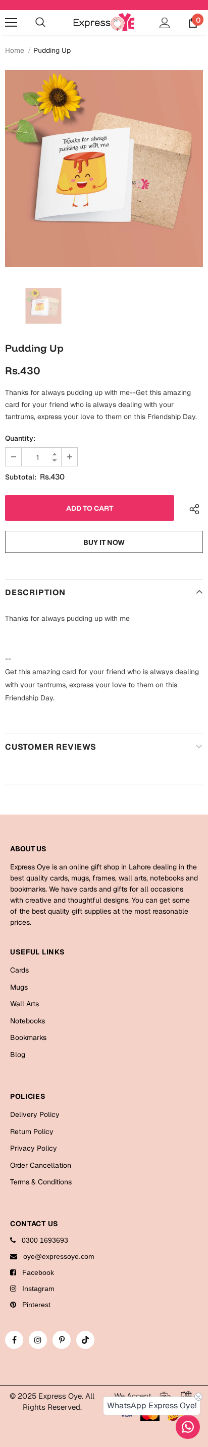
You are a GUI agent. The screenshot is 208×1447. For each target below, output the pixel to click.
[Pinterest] (62, 1340)
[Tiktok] (85, 1340)
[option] (104, 168)
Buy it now (104, 542)
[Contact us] (188, 1427)
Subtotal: (20, 476)
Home (14, 50)
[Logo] (104, 22)
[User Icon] (165, 23)
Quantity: (20, 438)
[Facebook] (14, 1340)
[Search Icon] (40, 23)
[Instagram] (38, 1340)
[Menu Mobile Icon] (11, 23)
